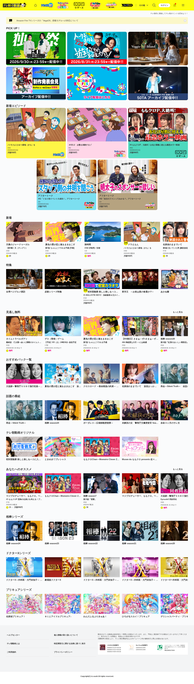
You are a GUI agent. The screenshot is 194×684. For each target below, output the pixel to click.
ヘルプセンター (13, 635)
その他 (142, 5)
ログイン (164, 5)
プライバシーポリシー (63, 652)
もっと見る (178, 312)
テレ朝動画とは (13, 643)
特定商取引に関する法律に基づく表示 (69, 643)
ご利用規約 (11, 652)
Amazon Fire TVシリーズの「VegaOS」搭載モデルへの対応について (47, 20)
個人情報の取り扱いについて (66, 635)
